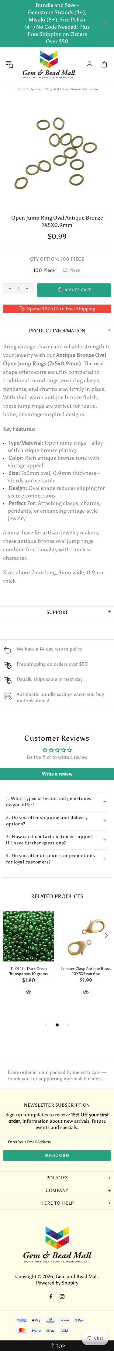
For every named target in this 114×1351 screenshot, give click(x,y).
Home (20, 89)
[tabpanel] (28, 960)
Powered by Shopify (57, 1283)
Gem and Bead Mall (48, 64)
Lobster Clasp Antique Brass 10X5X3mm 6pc (86, 971)
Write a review (57, 774)
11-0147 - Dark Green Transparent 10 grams (28, 971)
